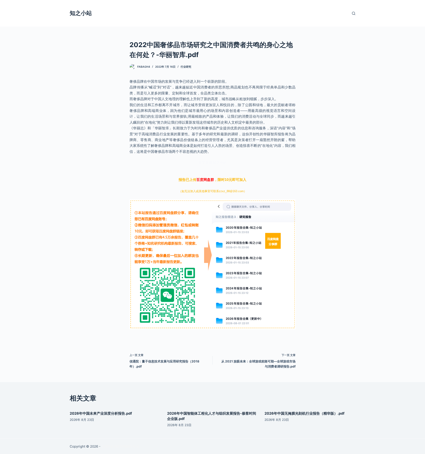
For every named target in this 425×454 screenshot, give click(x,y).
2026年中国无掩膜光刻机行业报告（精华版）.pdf (304, 413)
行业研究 (186, 66)
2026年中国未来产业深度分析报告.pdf (101, 413)
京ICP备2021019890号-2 (120, 446)
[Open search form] (353, 13)
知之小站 (81, 13)
